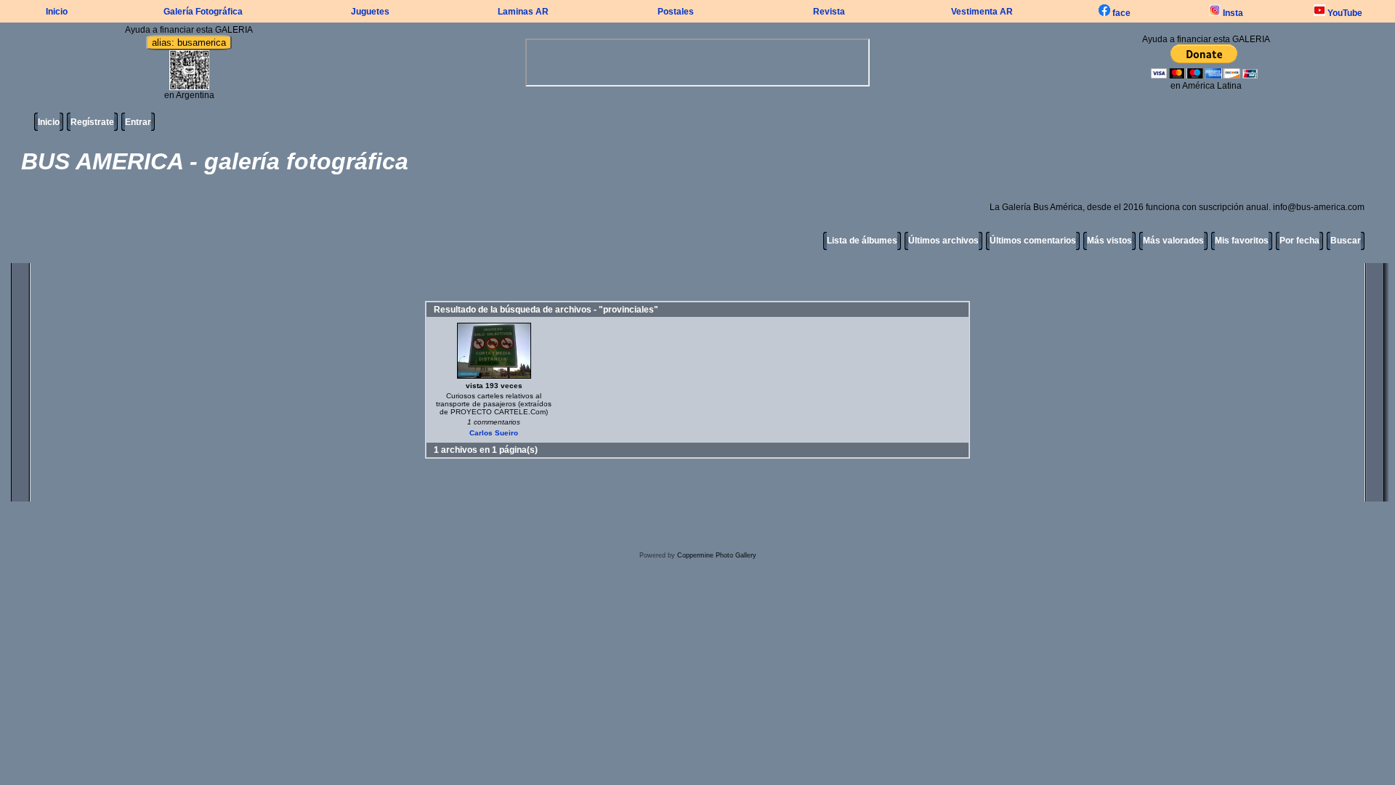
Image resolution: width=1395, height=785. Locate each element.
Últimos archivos (943, 241)
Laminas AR (523, 12)
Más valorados (1173, 241)
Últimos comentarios (1033, 241)
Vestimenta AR (982, 12)
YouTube (1343, 13)
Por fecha (1299, 241)
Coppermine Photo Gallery (716, 555)
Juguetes (370, 12)
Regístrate (92, 122)
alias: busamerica (189, 42)
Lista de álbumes (862, 241)
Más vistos (1109, 241)
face (1120, 13)
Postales (676, 12)
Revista (829, 12)
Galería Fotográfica (203, 12)
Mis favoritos (1242, 241)
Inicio (57, 12)
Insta (1232, 13)
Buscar (1345, 241)
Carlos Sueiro (493, 433)
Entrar (138, 122)
